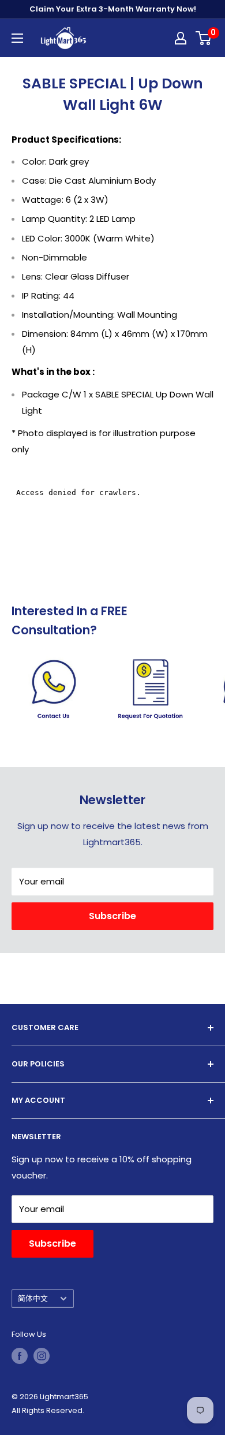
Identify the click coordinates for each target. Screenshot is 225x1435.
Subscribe (112, 916)
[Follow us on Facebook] (20, 1356)
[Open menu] (17, 38)
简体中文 (33, 1298)
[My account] (180, 38)
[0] (204, 38)
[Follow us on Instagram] (41, 1356)
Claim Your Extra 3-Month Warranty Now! (112, 8)
